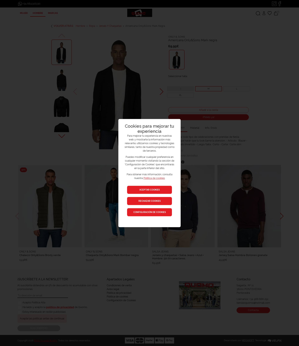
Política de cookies (154, 178)
